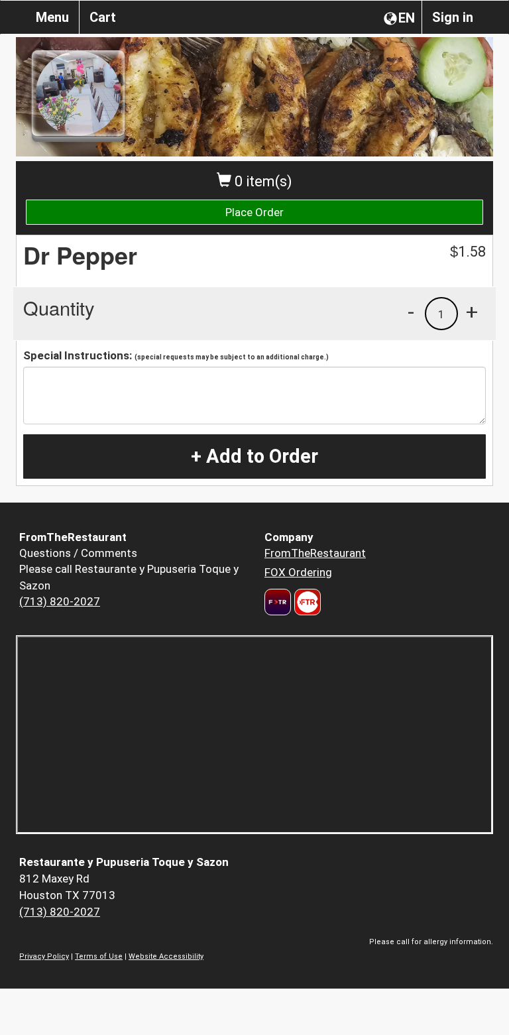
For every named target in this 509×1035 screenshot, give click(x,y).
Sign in (452, 17)
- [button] (411, 311)
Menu (52, 17)
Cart (102, 17)
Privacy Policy (44, 956)
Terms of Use (99, 956)
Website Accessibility (166, 956)
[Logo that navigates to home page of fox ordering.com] (306, 602)
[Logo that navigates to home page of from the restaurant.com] (277, 602)
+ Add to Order (254, 456)
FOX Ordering (298, 572)
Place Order (254, 212)
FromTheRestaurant (315, 553)
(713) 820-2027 (59, 601)
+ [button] (472, 311)
